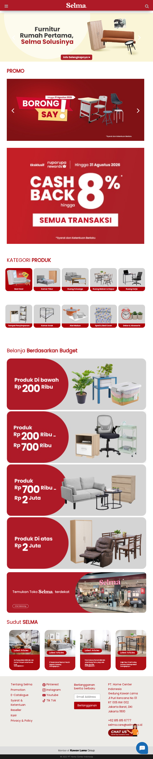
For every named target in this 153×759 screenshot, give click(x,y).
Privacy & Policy (21, 721)
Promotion (18, 690)
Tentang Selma (21, 684)
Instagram (53, 690)
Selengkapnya (18, 666)
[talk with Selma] (123, 730)
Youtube (52, 695)
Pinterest (52, 684)
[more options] (6, 6)
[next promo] (17, 110)
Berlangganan (87, 705)
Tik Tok (51, 700)
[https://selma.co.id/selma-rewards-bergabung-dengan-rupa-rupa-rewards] (76, 37)
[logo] (76, 5)
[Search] (147, 6)
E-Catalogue (19, 695)
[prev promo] (134, 110)
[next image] (135, 37)
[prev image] (17, 37)
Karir (14, 715)
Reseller (16, 710)
